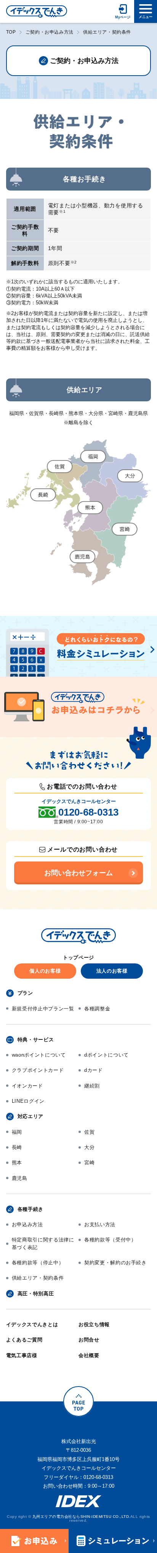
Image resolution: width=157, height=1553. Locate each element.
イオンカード (27, 1086)
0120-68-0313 (88, 812)
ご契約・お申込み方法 (50, 32)
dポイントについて (106, 1055)
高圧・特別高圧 (36, 1293)
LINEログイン (28, 1101)
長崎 (17, 1147)
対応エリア (30, 1116)
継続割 (92, 1086)
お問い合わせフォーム (78, 873)
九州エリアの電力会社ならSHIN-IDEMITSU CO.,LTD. (81, 1516)
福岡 (17, 1132)
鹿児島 (19, 1178)
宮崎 (89, 1162)
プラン (25, 993)
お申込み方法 (27, 1224)
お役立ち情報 (94, 1324)
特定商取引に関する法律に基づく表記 (43, 1243)
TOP (11, 32)
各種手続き (30, 1209)
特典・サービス (36, 1039)
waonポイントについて (39, 1055)
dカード (93, 1070)
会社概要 (88, 1355)
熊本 (17, 1162)
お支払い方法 (99, 1224)
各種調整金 (97, 1009)
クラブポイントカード (38, 1070)
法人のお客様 (112, 971)
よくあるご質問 (24, 1340)
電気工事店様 (21, 1355)
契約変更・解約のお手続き (115, 1262)
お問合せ (88, 1340)
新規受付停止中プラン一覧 (43, 1009)
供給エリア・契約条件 (38, 1278)
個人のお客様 (45, 971)
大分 (89, 1147)
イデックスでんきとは (32, 1324)
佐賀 (89, 1132)
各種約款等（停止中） (38, 1262)
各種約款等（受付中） (110, 1240)
